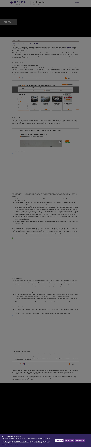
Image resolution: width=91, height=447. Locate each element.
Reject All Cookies (69, 440)
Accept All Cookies (80, 440)
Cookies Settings (59, 440)
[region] (45, 440)
